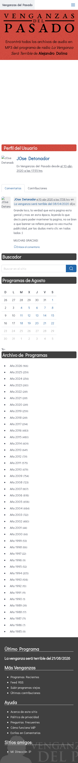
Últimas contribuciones (25, 693)
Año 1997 (18, 553)
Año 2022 (19, 391)
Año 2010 (19, 469)
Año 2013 (19, 450)
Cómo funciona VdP (23, 727)
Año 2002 (19, 521)
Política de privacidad (25, 717)
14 (44, 315)
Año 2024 (19, 378)
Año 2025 (19, 372)
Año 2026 (19, 366)
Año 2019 (19, 411)
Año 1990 (17, 599)
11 (21, 315)
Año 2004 (20, 508)
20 (37, 323)
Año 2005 (19, 502)
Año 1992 (18, 586)
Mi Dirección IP (21, 752)
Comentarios (13, 188)
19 (29, 323)
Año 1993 (19, 579)
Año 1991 (18, 592)
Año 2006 (19, 495)
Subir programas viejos (25, 687)
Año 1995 (18, 566)
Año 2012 (18, 456)
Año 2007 (19, 489)
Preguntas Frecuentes (25, 722)
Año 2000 (19, 534)
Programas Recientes (25, 677)
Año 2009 (19, 476)
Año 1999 (18, 541)
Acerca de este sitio (24, 712)
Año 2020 (19, 404)
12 (29, 315)
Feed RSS (17, 682)
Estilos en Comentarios (26, 733)
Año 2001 (18, 528)
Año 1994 (19, 573)
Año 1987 (18, 618)
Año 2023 (19, 385)
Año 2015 (19, 437)
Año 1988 (18, 612)
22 (52, 323)
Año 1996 (18, 560)
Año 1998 (18, 547)
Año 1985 (18, 631)
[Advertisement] (39, 101)
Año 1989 (18, 605)
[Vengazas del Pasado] (39, 32)
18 (21, 323)
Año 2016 (19, 430)
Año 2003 (19, 515)
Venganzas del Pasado (17, 5)
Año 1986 (17, 625)
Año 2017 (19, 424)
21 (44, 323)
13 (37, 315)
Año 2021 (18, 398)
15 (52, 315)
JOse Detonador (33, 158)
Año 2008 (19, 482)
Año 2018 (18, 417)
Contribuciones (37, 188)
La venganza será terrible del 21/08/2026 (37, 658)
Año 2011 (19, 463)
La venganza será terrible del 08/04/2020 (41, 204)
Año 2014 (19, 443)
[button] (73, 5)
